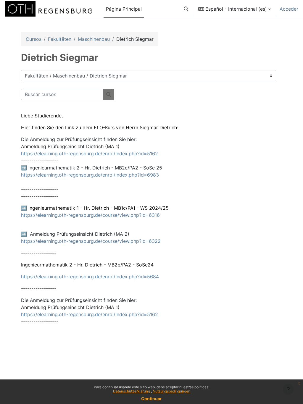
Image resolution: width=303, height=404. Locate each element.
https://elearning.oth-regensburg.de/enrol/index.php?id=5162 (89, 153)
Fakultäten (59, 39)
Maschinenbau (94, 39)
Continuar (151, 398)
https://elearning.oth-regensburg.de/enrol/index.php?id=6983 (90, 175)
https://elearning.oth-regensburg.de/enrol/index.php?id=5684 (90, 276)
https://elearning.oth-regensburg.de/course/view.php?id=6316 (90, 215)
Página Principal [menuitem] (124, 9)
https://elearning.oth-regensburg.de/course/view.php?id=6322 (91, 241)
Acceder (289, 9)
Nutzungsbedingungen (171, 391)
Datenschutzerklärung (132, 391)
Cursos (33, 39)
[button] (186, 9)
